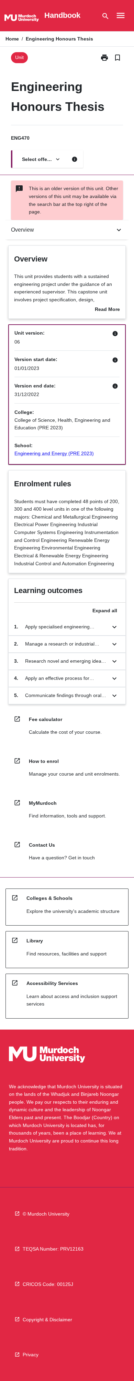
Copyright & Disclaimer (47, 1319)
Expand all (104, 610)
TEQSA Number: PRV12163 (53, 1249)
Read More (107, 309)
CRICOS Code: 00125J (48, 1284)
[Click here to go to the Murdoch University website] (21, 19)
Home (12, 39)
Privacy (30, 1354)
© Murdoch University (46, 1214)
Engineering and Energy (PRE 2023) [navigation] (54, 453)
